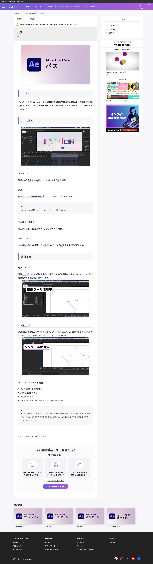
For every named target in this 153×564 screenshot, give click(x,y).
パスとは (111, 25)
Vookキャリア (20, 1)
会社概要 (112, 542)
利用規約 (48, 542)
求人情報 (49, 6)
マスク (56, 105)
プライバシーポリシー (52, 546)
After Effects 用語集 (30, 13)
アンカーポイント (48, 210)
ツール (25, 101)
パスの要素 (112, 29)
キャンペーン (63, 6)
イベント (37, 6)
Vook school (12, 1)
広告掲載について (18, 542)
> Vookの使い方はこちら (56, 480)
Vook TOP (4, 1)
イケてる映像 (90, 6)
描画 (50, 101)
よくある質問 (17, 549)
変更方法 (111, 33)
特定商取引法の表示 (51, 549)
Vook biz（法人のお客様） (86, 549)
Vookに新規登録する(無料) (55, 486)
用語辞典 (76, 6)
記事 (27, 6)
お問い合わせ (17, 546)
